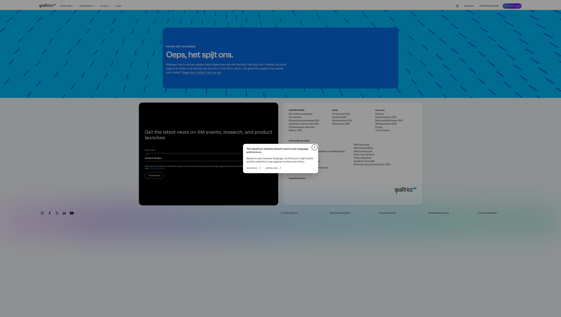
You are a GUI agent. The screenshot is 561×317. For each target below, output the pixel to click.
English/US (252, 168)
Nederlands (271, 168)
